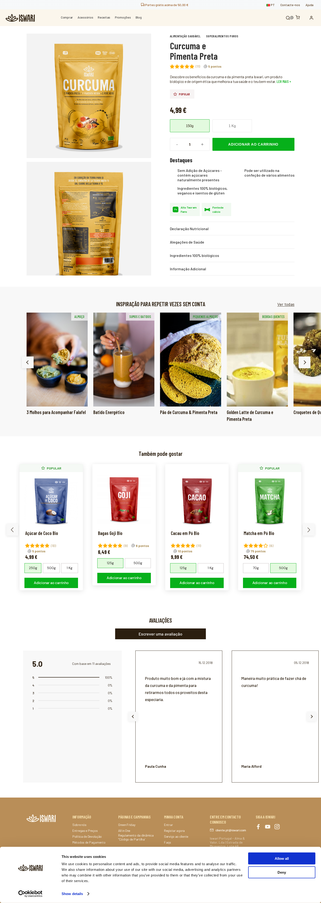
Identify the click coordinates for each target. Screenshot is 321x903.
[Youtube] (267, 827)
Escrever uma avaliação (160, 633)
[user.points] (292, 18)
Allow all (282, 858)
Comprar (67, 17)
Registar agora (174, 831)
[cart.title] (299, 18)
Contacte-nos (290, 5)
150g (189, 126)
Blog (139, 17)
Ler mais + (283, 81)
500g (51, 568)
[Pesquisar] (288, 18)
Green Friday (126, 825)
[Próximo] (304, 362)
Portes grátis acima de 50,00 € (166, 5)
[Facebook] (258, 827)
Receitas (104, 17)
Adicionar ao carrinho (253, 144)
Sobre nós (79, 825)
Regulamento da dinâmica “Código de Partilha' (136, 837)
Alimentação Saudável (185, 36)
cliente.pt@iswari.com (230, 830)
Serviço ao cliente (176, 836)
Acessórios (85, 17)
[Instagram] (277, 827)
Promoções (123, 17)
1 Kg (232, 126)
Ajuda (309, 5)
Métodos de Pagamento (88, 842)
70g (256, 568)
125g (110, 563)
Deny (282, 872)
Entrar (168, 825)
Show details (72, 894)
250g (33, 568)
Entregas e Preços (85, 831)
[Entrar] (312, 18)
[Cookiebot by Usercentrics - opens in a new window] (30, 893)
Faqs (167, 842)
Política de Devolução (87, 836)
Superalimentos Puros (222, 36)
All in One (124, 831)
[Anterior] (28, 362)
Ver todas (285, 304)
